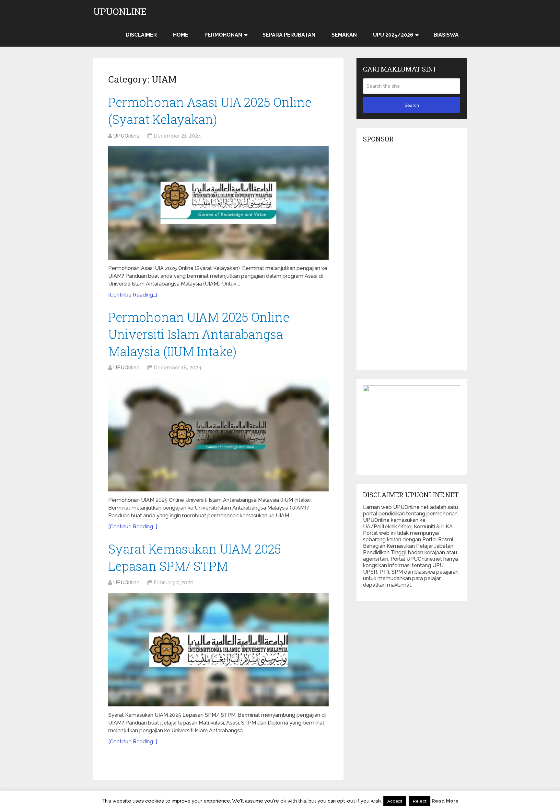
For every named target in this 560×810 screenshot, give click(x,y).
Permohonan (223, 35)
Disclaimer (141, 35)
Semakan (344, 35)
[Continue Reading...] (132, 295)
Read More (445, 801)
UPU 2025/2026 (393, 35)
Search (411, 105)
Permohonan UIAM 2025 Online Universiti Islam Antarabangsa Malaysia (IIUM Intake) (198, 334)
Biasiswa (446, 35)
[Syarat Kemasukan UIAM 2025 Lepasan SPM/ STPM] (218, 649)
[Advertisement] (411, 258)
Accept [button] (394, 801)
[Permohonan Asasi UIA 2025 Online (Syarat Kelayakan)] (218, 203)
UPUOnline (120, 11)
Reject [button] (419, 801)
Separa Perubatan (288, 35)
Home (180, 35)
